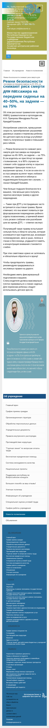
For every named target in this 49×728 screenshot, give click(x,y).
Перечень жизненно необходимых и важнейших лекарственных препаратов (22, 659)
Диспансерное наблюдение (15, 603)
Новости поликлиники (15, 514)
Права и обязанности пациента (17, 656)
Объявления (11, 520)
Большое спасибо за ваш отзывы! (21, 483)
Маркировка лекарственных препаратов (20, 671)
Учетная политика (14, 489)
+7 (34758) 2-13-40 (18, 14)
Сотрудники (10, 633)
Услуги (11, 579)
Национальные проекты (16, 469)
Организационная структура (18, 417)
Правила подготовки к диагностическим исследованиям (25, 608)
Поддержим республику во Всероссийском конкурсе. (18, 476)
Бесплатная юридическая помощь (21, 457)
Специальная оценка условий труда (22, 502)
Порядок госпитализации (14, 610)
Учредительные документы (18, 430)
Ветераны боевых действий (15, 682)
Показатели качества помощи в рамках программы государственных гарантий (24, 597)
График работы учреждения (18, 508)
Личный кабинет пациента (15, 680)
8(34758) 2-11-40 (18, 11)
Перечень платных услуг (15, 615)
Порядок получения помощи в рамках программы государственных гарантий (23, 593)
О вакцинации (11, 685)
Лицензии (9, 587)
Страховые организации (14, 664)
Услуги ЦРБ (10, 584)
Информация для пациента (15, 687)
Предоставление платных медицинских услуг (22, 612)
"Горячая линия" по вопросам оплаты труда (23, 449)
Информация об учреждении (19, 496)
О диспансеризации (13, 601)
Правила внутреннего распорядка (21, 436)
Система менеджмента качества (20, 463)
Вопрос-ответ (11, 669)
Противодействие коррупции (18, 442)
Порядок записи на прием (15, 605)
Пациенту (12, 649)
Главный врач (12, 405)
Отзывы (9, 667)
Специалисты (14, 626)
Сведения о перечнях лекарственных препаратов (23, 662)
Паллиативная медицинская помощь (19, 678)
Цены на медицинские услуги (16, 617)
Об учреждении (14, 532)
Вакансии (9, 638)
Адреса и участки (12, 640)
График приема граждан (17, 411)
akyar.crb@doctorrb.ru (20, 28)
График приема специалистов (16, 631)
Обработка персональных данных (21, 424)
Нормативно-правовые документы (18, 654)
